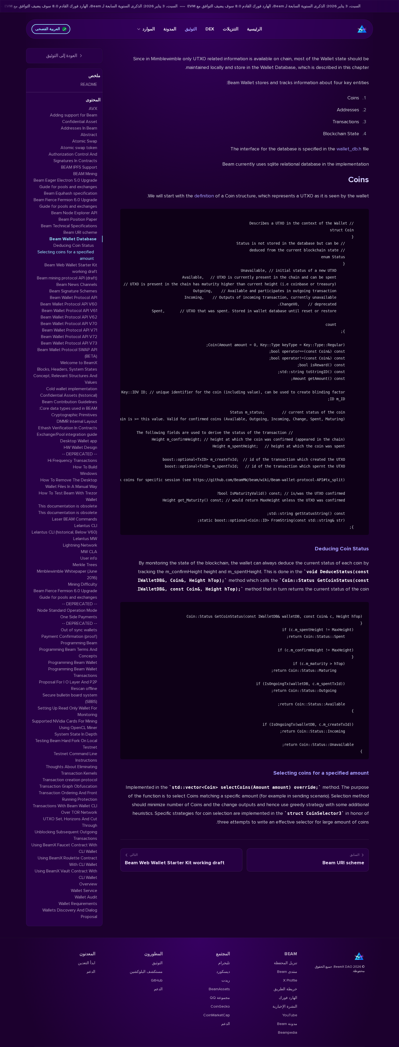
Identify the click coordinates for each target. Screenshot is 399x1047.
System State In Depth (76, 734)
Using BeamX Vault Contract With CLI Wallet (66, 874)
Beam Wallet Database (73, 239)
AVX (93, 108)
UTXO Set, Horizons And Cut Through (70, 822)
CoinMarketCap (216, 1015)
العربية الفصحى (47, 29)
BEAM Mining (85, 173)
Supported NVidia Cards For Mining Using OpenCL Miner (64, 724)
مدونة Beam (287, 1023)
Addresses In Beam (79, 128)
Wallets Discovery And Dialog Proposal (69, 913)
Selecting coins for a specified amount (321, 773)
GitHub (157, 980)
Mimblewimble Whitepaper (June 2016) (67, 575)
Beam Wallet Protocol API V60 (68, 304)
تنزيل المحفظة (285, 963)
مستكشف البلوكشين (146, 971)
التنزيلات (230, 29)
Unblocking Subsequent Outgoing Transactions (66, 835)
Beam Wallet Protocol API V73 (69, 343)
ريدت (225, 980)
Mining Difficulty (82, 584)
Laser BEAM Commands (74, 519)
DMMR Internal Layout (77, 421)
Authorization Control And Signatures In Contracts (73, 157)
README (89, 84)
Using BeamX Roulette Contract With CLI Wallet (67, 861)
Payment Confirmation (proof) (69, 636)
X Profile (290, 980)
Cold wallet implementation (71, 389)
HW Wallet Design (80, 447)
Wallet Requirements (78, 903)
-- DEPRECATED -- (79, 454)
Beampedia (287, 1032)
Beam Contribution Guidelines (69, 402)
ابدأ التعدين (86, 963)
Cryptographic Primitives (74, 415)
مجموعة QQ (220, 997)
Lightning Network (80, 545)
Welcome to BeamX (78, 362)
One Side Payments (78, 617)
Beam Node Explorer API (74, 213)
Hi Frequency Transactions (72, 460)
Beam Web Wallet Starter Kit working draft (71, 268)
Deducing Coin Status (342, 548)
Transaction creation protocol (69, 780)
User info (88, 558)
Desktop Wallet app (78, 441)
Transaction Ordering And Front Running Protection (68, 796)
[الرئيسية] (362, 29)
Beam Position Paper (78, 219)
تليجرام (224, 963)
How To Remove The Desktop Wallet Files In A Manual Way (68, 483)
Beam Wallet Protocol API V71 (69, 330)
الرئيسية (254, 29)
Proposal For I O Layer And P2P (68, 682)
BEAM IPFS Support (79, 167)
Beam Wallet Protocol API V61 (69, 310)
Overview (88, 884)
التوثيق (191, 29)
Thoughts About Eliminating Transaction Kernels (71, 770)
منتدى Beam (287, 971)
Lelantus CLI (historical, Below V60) (64, 532)
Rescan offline (84, 688)
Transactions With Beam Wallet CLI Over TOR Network (65, 809)
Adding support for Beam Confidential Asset (73, 118)
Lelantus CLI (85, 525)
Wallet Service (84, 890)
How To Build (85, 467)
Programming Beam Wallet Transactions (72, 672)
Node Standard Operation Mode (67, 610)
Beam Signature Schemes (73, 291)
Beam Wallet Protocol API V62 (69, 317)
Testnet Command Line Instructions (75, 757)
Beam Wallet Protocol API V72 (69, 336)
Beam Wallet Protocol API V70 (69, 323)
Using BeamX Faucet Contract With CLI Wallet (64, 848)
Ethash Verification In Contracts (67, 428)
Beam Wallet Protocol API (73, 297)
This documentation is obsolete (67, 506)
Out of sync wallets (79, 630)
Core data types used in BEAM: (68, 408)
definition (204, 196)
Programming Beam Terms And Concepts (68, 653)
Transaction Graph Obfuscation (68, 786)
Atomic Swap (84, 141)
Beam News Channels (76, 284)
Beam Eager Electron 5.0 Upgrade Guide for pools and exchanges (65, 184)
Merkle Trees (85, 564)
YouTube (289, 1015)
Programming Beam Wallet (72, 662)
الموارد (148, 29)
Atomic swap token (79, 147)
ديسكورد (223, 971)
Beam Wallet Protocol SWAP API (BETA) (67, 353)
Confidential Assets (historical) (68, 395)
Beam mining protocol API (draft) (67, 278)
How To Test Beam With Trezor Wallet (68, 496)
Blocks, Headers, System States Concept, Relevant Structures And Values (65, 376)
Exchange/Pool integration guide (67, 434)
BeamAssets (219, 989)
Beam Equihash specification (70, 193)
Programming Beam (79, 643)
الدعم (225, 1023)
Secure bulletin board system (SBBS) (70, 698)
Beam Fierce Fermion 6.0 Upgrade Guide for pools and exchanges (65, 203)
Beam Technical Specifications (69, 226)
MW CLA (89, 551)
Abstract (89, 134)
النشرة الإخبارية (285, 1006)
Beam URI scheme (80, 232)
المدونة (169, 29)
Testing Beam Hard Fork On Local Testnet (66, 744)
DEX (209, 29)
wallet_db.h (349, 149)
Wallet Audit (86, 897)
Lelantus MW (85, 538)
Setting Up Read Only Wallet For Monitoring (67, 711)
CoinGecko (220, 1006)
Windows (88, 473)
